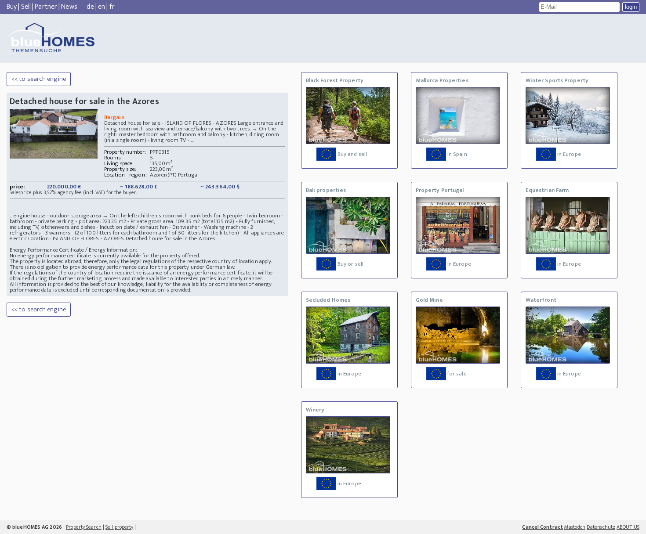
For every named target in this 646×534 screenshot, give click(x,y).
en (101, 7)
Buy (12, 7)
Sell (26, 7)
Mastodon (574, 527)
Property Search (84, 527)
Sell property (119, 527)
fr (112, 7)
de (90, 7)
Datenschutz (601, 527)
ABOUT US (628, 527)
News (69, 7)
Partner (46, 7)
